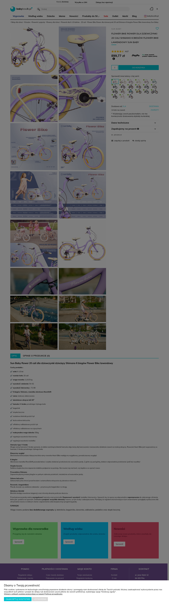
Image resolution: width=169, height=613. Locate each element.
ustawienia (40, 599)
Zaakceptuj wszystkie (18, 599)
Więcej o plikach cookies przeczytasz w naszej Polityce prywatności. (33, 594)
